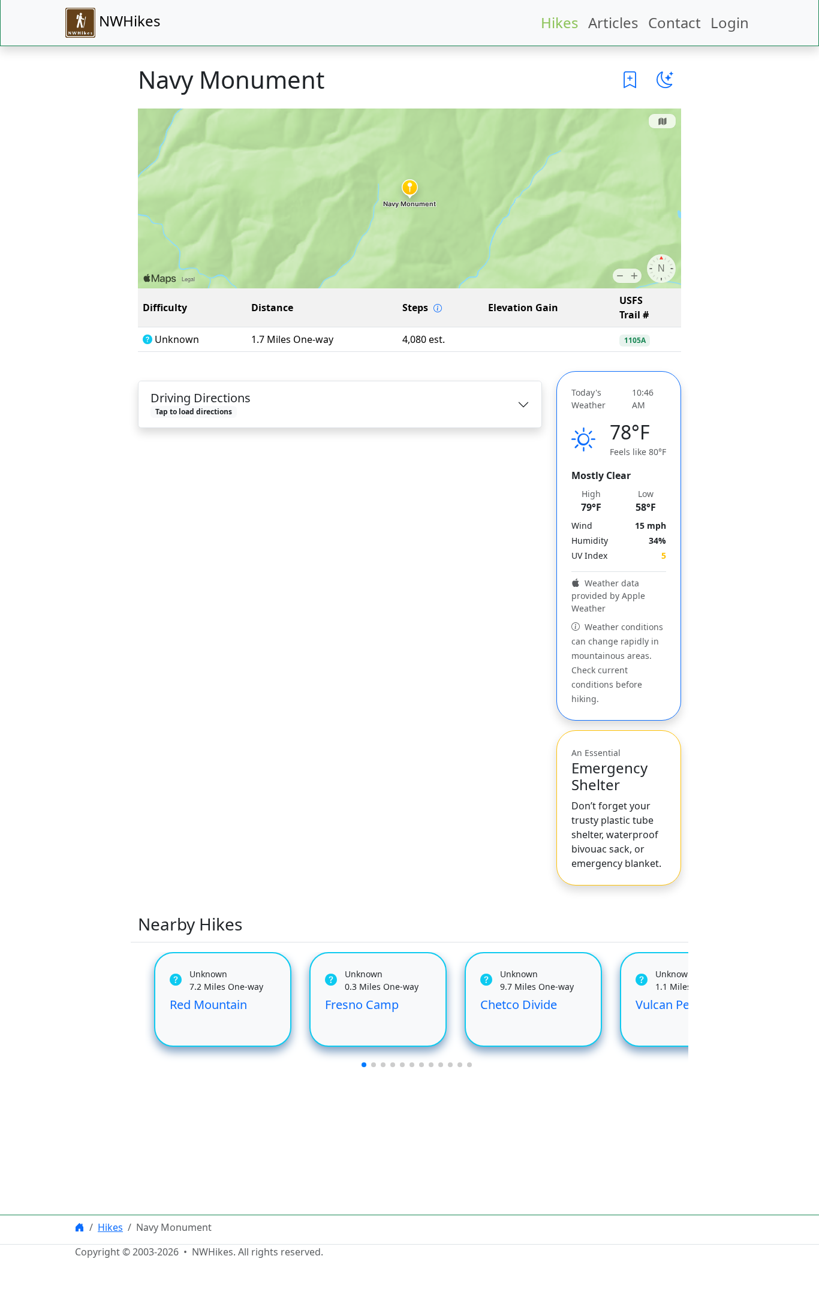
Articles (613, 22)
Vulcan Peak (669, 1004)
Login (729, 22)
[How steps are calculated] (437, 308)
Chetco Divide (518, 1004)
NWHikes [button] (128, 21)
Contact (674, 22)
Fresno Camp (362, 1004)
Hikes (560, 22)
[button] (630, 79)
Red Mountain (208, 1004)
